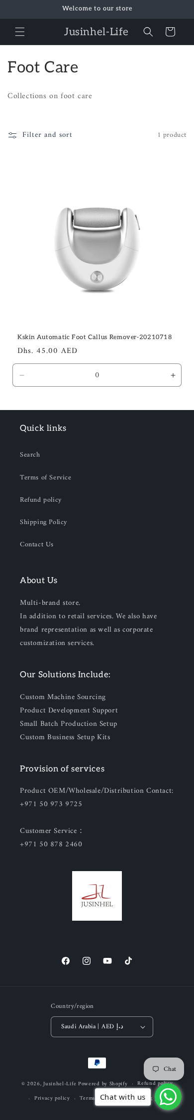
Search (30, 455)
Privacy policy (52, 1098)
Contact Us (37, 544)
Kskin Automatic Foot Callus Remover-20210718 (94, 337)
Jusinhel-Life (59, 1084)
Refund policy (41, 500)
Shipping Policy (43, 522)
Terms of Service (46, 478)
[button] (20, 32)
